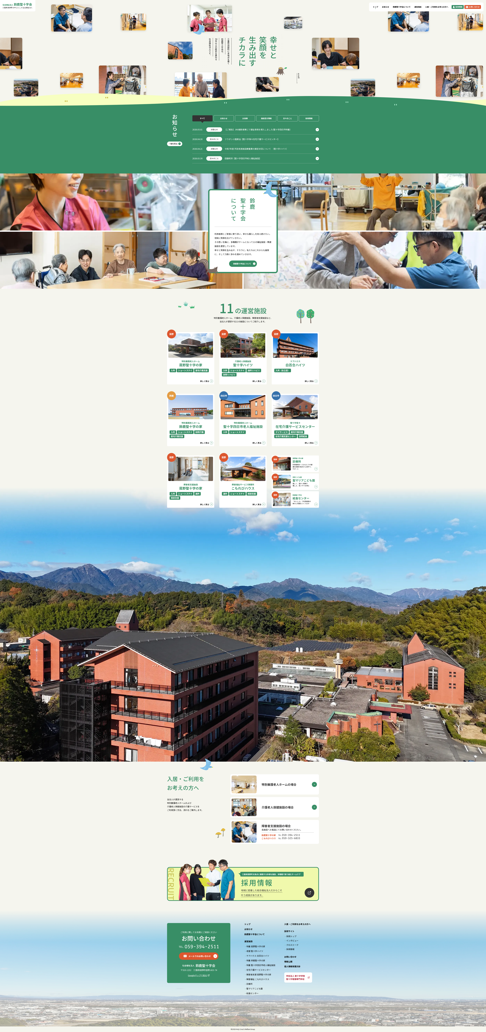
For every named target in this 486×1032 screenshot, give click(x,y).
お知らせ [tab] (223, 118)
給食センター (252, 993)
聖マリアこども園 (254, 988)
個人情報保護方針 (292, 966)
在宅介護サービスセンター (258, 969)
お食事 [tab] (245, 118)
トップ (375, 7)
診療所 (249, 983)
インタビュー (292, 940)
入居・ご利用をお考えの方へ (436, 7)
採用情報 (290, 949)
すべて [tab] (202, 118)
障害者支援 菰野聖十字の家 (258, 974)
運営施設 (417, 7)
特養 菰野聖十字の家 (255, 946)
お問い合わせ (290, 956)
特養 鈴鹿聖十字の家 (255, 960)
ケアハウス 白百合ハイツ (257, 955)
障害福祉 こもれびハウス (257, 979)
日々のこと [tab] (287, 118)
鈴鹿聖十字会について (402, 7)
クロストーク (292, 944)
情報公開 (288, 961)
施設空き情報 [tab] (266, 118)
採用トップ (291, 936)
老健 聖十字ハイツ (254, 951)
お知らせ (385, 7)
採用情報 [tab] (308, 118)
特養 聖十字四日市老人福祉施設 (260, 965)
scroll (298, 76)
